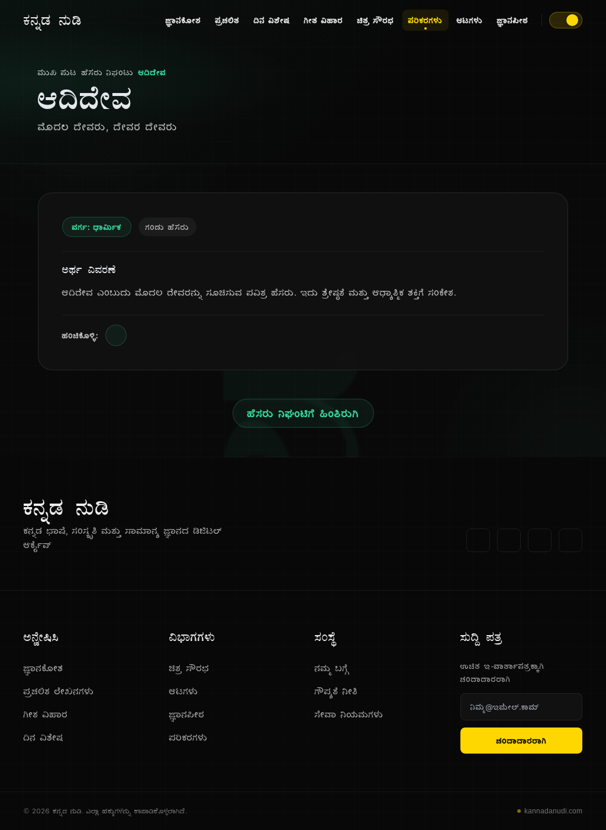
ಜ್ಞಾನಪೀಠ (512, 20)
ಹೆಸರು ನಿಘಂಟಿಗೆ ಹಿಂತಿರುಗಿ (303, 413)
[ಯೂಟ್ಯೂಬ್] (540, 540)
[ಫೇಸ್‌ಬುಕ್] (478, 540)
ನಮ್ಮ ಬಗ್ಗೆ (332, 668)
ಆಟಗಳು (470, 20)
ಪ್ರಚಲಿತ (227, 20)
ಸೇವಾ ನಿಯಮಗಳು (349, 714)
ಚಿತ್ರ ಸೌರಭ (375, 20)
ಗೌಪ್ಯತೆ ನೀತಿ (336, 691)
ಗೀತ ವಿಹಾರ (323, 20)
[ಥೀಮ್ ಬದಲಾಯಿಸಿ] (565, 20)
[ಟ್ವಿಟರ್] (509, 540)
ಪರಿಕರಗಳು (425, 20)
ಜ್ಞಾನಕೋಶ (183, 20)
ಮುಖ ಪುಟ (57, 72)
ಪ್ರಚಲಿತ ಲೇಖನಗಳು (59, 691)
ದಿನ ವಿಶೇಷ (272, 20)
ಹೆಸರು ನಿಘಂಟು (108, 72)
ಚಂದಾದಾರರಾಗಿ (522, 740)
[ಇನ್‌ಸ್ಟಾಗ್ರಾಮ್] (570, 540)
